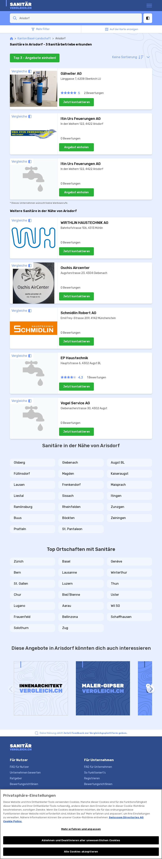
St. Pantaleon (72, 529)
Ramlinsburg (23, 507)
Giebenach (70, 462)
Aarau (66, 606)
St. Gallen (21, 583)
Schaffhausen (121, 617)
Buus (18, 518)
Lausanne (69, 572)
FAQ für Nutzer (19, 767)
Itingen (116, 496)
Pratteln (20, 529)
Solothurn (21, 628)
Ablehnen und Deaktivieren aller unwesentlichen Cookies (81, 840)
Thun (115, 583)
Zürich (19, 561)
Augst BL (118, 462)
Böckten (68, 518)
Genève (116, 561)
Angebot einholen (76, 147)
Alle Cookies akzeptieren (81, 851)
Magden (68, 473)
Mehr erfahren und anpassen (81, 829)
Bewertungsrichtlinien (24, 784)
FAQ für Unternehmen (98, 767)
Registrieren (92, 778)
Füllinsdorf (22, 473)
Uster (115, 595)
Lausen (19, 485)
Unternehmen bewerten (25, 772)
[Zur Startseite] (25, 5)
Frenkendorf (71, 485)
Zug (65, 628)
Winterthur (119, 572)
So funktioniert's (95, 772)
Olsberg (19, 462)
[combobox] (79, 18)
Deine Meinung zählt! (83, 733)
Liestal (19, 496)
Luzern (67, 583)
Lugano (19, 606)
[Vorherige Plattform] (11, 689)
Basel (66, 561)
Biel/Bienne (71, 595)
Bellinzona (70, 617)
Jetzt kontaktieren (76, 102)
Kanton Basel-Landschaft (34, 38)
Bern (17, 572)
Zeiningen (118, 518)
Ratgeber (16, 778)
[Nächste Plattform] (150, 689)
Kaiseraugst (119, 473)
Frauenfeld (22, 617)
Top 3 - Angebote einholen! (34, 58)
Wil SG (115, 606)
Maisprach (118, 485)
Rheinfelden (71, 507)
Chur (17, 595)
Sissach (68, 496)
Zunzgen (117, 507)
